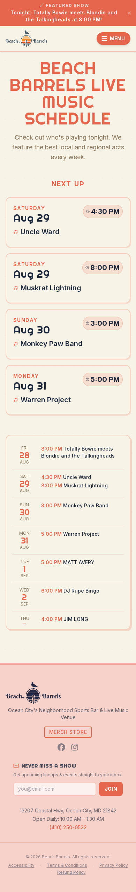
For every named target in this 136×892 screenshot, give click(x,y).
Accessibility (21, 865)
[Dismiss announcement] (129, 13)
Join (111, 789)
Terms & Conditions (67, 865)
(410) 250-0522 (68, 827)
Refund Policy (71, 872)
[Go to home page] (26, 38)
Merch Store (68, 732)
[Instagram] (74, 747)
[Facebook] (61, 747)
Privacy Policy (113, 865)
